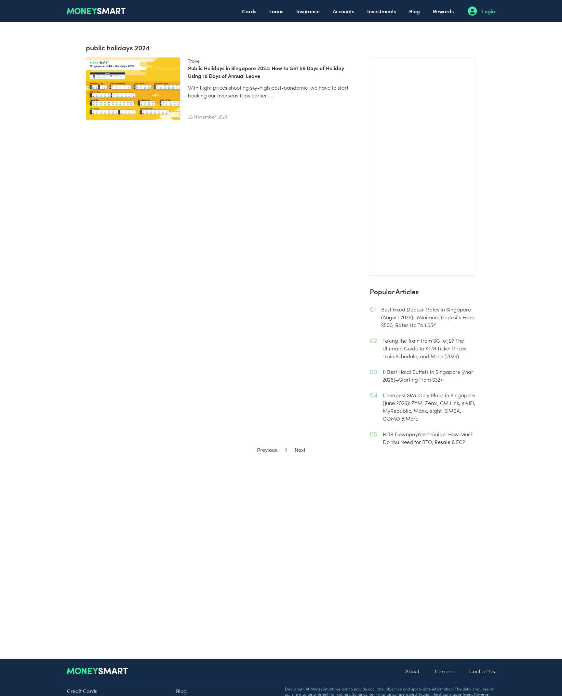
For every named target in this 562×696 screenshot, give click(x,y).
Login (488, 11)
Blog (414, 11)
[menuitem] (249, 11)
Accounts (343, 11)
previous (267, 449)
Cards (249, 11)
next (300, 449)
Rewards (443, 11)
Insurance (308, 11)
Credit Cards (82, 690)
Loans (276, 11)
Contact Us (482, 671)
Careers (444, 671)
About (412, 671)
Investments (381, 11)
